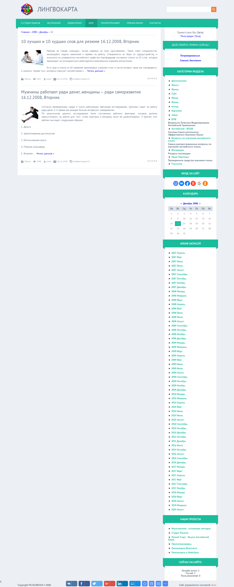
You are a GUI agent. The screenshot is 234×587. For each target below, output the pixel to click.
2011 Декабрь (178, 441)
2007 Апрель (178, 253)
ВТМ (173, 119)
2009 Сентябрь (179, 377)
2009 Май (176, 360)
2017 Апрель (178, 475)
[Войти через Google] (199, 183)
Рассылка (176, 164)
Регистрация (187, 36)
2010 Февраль (179, 398)
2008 (34, 32)
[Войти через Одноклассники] (205, 183)
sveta (48, 79)
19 (196, 223)
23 (178, 228)
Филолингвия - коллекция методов (191, 528)
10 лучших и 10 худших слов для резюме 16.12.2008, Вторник (80, 41)
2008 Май (176, 308)
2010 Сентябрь (179, 424)
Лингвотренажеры (181, 544)
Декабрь (43, 32)
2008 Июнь (177, 313)
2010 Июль (177, 415)
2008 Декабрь (178, 338)
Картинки (176, 110)
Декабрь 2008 (190, 203)
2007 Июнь (177, 261)
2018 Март (176, 496)
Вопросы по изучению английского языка (189, 139)
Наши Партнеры (180, 157)
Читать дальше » (96, 71)
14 (209, 218)
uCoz (213, 585)
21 (209, 223)
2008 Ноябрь (178, 334)
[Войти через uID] (175, 183)
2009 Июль (177, 368)
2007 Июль (177, 266)
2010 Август (177, 419)
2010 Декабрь (178, 432)
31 (184, 233)
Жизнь (27, 79)
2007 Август (177, 270)
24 (184, 228)
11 (191, 218)
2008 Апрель (178, 304)
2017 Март (176, 471)
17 (184, 223)
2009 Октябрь (178, 381)
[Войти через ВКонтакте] (181, 183)
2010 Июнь (177, 411)
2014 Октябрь (178, 449)
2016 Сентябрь (179, 458)
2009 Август (177, 372)
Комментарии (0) (81, 79)
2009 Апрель (178, 355)
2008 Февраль (179, 295)
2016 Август (177, 454)
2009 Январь (178, 342)
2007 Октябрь (178, 278)
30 (178, 233)
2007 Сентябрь (179, 274)
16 (178, 223)
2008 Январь (178, 291)
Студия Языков (179, 533)
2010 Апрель (178, 402)
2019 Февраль (179, 505)
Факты (175, 85)
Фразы (175, 89)
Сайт (174, 93)
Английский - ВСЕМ (182, 128)
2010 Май (176, 407)
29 (171, 233)
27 (203, 228)
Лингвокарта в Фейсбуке (185, 552)
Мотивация (177, 150)
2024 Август (177, 509)
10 (184, 218)
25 (190, 228)
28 (209, 228)
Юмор (174, 98)
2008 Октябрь (178, 330)
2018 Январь (178, 492)
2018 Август (177, 501)
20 (203, 223)
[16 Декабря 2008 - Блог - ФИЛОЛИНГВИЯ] (144, 583)
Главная (25, 32)
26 (196, 228)
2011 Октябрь (178, 437)
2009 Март (176, 351)
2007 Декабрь (178, 287)
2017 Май (176, 479)
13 (203, 218)
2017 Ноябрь (178, 488)
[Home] (27, 10)
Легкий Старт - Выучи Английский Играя (188, 538)
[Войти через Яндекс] (193, 183)
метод (174, 106)
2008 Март (176, 300)
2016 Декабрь (178, 462)
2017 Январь (178, 467)
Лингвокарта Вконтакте (184, 548)
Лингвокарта (58, 9)
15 (171, 223)
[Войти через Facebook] (187, 183)
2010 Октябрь (178, 428)
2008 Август (177, 321)
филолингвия (179, 81)
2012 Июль (177, 445)
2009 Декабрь (178, 390)
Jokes (174, 115)
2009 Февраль (179, 347)
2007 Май (176, 257)
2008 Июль (177, 317)
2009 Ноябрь (178, 385)
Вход (198, 36)
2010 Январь (178, 394)
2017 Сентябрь (179, 484)
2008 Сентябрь (179, 325)
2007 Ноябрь (178, 283)
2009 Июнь (177, 364)
